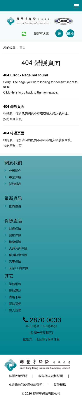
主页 (19, 145)
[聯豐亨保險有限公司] (41, 19)
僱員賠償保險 (18, 254)
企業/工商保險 (18, 268)
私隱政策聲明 (18, 375)
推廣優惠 (15, 206)
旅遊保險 (15, 241)
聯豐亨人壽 (41, 33)
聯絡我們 (15, 303)
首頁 (19, 119)
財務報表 (15, 183)
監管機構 (60, 384)
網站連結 (15, 290)
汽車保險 (15, 261)
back (29, 92)
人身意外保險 (18, 248)
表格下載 (15, 297)
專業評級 (15, 177)
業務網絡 (15, 283)
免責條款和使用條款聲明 (25, 384)
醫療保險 (15, 235)
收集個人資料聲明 (50, 375)
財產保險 (15, 228)
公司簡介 (15, 170)
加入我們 (15, 310)
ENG (70, 33)
